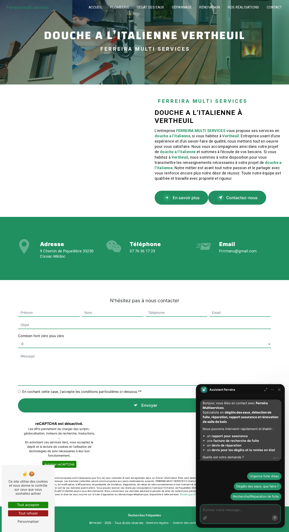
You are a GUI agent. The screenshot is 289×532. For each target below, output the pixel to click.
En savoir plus (186, 197)
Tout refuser (28, 513)
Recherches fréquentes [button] (144, 515)
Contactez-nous (241, 197)
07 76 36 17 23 (142, 251)
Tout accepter (28, 505)
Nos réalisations (243, 7)
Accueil (95, 7)
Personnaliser (28, 521)
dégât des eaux (150, 7)
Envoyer (149, 405)
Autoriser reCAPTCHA (59, 464)
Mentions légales (157, 522)
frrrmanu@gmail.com (238, 251)
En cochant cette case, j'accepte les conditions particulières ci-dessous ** (82, 391)
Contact (274, 7)
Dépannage (182, 7)
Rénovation (209, 7)
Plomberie (119, 7)
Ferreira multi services (28, 7)
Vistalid (96, 522)
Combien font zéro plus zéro (41, 336)
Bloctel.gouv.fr (188, 494)
